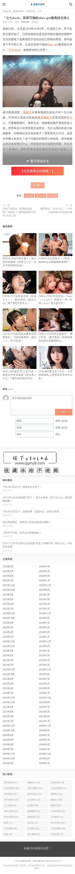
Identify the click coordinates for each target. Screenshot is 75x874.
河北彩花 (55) (57, 834)
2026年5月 (44, 571)
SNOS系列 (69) (58, 823)
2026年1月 (44, 580)
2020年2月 (8, 749)
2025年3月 (44, 604)
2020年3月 (44, 744)
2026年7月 (44, 566)
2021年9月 (44, 702)
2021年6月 (8, 711)
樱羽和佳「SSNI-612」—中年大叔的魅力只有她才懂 (56, 210)
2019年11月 (45, 754)
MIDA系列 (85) (11, 811)
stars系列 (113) (33, 800)
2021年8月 (8, 707)
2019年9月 (44, 758)
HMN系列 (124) (34, 794)
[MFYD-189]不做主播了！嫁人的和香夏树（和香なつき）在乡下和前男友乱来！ (19, 262)
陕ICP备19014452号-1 (51, 861)
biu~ (63, 411)
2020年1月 (44, 749)
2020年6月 (8, 740)
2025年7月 (44, 594)
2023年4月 (8, 660)
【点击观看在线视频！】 (37, 171)
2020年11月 (45, 725)
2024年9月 (44, 618)
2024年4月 (8, 632)
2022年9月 (44, 674)
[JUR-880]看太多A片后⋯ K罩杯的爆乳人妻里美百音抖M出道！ (55, 375)
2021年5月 (44, 711)
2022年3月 (44, 688)
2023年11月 (45, 641)
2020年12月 (9, 725)
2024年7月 (44, 622)
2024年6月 (8, 627)
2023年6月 (8, 655)
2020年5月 (44, 740)
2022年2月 (8, 693)
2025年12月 (9, 585)
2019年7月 (44, 763)
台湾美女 (52, 195)
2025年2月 (8, 608)
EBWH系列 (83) (11, 817)
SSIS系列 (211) (11, 782)
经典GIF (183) (33, 782)
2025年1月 (44, 608)
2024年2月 (8, 637)
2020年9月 (44, 730)
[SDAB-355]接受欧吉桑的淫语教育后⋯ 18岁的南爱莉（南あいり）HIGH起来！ (19, 337)
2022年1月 (44, 693)
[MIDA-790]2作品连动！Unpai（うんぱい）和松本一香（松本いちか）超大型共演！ (55, 299)
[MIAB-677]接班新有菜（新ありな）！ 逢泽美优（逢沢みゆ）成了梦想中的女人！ (19, 299)
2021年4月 (8, 716)
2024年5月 (44, 627)
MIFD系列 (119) (11, 800)
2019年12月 (9, 754)
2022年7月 (44, 679)
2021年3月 (44, 716)
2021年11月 (45, 697)
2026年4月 (8, 576)
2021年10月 (9, 702)
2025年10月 (9, 590)
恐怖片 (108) (56, 800)
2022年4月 (8, 688)
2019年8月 (8, 763)
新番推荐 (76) (33, 817)
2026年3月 (44, 576)
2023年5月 (44, 655)
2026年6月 (8, 571)
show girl (52, 44)
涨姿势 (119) (56, 794)
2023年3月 (44, 660)
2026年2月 (8, 580)
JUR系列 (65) (33, 828)
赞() (39, 185)
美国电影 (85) (33, 811)
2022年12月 (9, 669)
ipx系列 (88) (32, 805)
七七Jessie (14, 49)
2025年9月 (44, 590)
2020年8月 (8, 735)
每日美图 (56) (33, 834)
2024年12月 (9, 613)
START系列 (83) (58, 811)
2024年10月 (9, 618)
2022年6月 (8, 683)
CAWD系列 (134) (58, 788)
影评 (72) (8, 823)
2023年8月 (8, 651)
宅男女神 (31, 11)
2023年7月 (44, 651)
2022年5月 (44, 683)
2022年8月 (8, 679)
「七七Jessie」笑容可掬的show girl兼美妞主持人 (36, 18)
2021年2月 (8, 721)
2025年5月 (44, 599)
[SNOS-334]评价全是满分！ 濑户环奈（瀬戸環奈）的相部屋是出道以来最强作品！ (55, 337)
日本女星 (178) (57, 782)
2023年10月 (9, 646)
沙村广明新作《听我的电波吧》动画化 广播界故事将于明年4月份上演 (19, 212)
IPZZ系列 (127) (11, 794)
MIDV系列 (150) (34, 788)
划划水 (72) (32, 823)
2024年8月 (8, 622)
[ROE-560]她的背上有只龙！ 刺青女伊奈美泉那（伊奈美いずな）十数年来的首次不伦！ (19, 375)
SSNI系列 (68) (10, 828)
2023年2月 (8, 665)
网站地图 (37, 861)
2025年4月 (8, 604)
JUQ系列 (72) (57, 817)
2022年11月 (45, 669)
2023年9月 (44, 646)
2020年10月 (9, 730)
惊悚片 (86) (56, 805)
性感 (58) (8, 834)
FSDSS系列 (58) (58, 828)
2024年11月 (45, 613)
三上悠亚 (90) (10, 805)
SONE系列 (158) (11, 788)
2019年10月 (9, 758)
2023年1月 (44, 665)
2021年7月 (44, 707)
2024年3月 (44, 632)
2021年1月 (44, 721)
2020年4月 (8, 744)
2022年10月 (9, 674)
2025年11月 (45, 585)
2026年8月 (8, 566)
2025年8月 (8, 594)
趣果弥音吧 (37, 4)
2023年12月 (9, 641)
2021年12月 (9, 697)
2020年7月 (44, 735)
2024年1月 (44, 637)
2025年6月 (8, 599)
